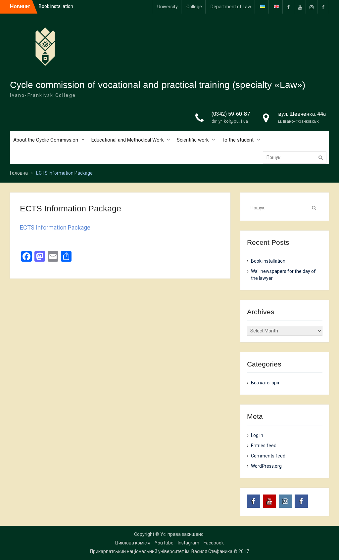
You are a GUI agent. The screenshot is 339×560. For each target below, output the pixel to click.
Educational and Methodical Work (127, 140)
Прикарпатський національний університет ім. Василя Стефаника (161, 551)
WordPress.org (266, 466)
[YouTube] (300, 7)
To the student (238, 140)
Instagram (188, 542)
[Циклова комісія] (288, 7)
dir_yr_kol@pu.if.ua (230, 121)
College (194, 6)
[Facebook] (323, 7)
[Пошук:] (296, 157)
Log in (257, 435)
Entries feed (263, 445)
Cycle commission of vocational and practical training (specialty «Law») (157, 85)
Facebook (214, 542)
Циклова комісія (132, 542)
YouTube (164, 542)
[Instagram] (311, 7)
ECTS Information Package (55, 227)
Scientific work (193, 140)
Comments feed (268, 455)
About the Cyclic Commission (45, 140)
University (167, 6)
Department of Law (231, 6)
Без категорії (265, 382)
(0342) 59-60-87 (231, 114)
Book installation (56, 6)
